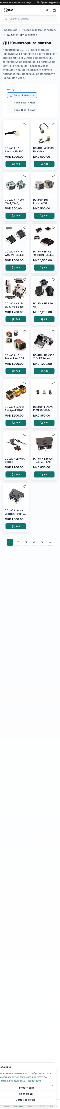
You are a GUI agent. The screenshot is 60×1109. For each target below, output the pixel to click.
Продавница (10, 29)
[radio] (11, 95)
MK (47, 10)
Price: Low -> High (24, 102)
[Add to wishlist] (25, 124)
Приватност (34, 1080)
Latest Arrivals (22, 95)
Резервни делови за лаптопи (39, 29)
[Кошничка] (54, 10)
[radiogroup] (30, 102)
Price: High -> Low (24, 109)
